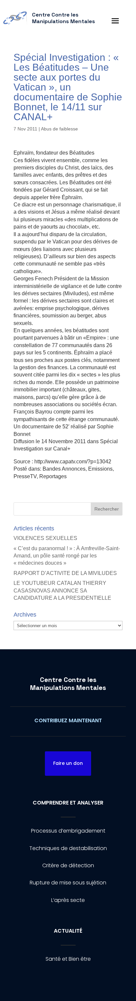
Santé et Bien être (68, 959)
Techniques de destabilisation (68, 848)
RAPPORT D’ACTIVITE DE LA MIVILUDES (65, 573)
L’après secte (68, 900)
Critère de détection (68, 865)
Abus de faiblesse (59, 128)
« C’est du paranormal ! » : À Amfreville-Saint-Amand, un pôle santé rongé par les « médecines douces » (67, 556)
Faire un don (68, 763)
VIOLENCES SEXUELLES (45, 538)
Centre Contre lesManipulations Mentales (68, 683)
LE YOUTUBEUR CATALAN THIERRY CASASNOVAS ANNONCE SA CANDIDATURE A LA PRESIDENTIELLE (62, 590)
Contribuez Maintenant (68, 720)
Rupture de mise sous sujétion (68, 882)
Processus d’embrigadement (68, 831)
